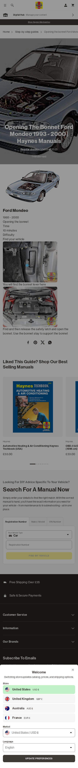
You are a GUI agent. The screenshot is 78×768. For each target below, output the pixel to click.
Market (6, 726)
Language (8, 741)
